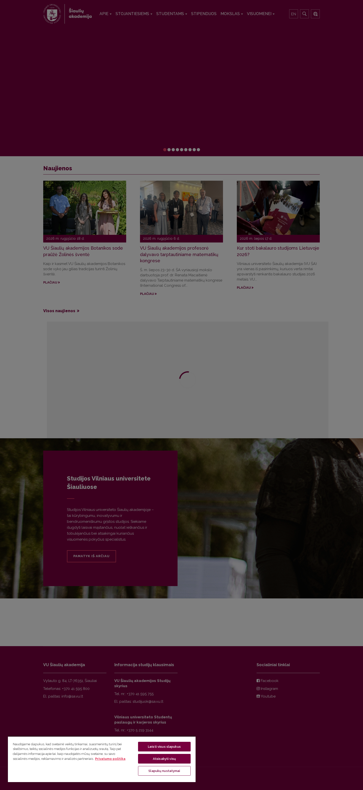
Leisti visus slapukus (164, 746)
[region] (102, 759)
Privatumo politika (110, 759)
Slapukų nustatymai (164, 771)
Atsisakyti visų (164, 759)
